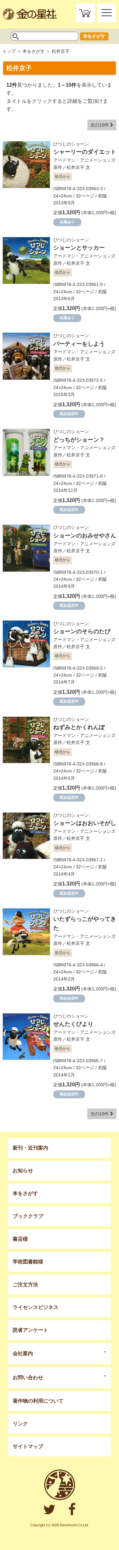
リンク (20, 1423)
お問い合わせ (28, 1377)
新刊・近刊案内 (30, 1147)
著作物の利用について (38, 1401)
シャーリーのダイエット (84, 152)
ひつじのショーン (71, 143)
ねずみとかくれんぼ (79, 727)
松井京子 (75, 167)
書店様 (20, 1239)
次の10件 (100, 124)
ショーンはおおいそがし (84, 823)
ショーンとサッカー (79, 248)
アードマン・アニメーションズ (84, 160)
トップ (9, 51)
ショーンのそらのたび (81, 631)
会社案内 (23, 1353)
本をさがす (94, 36)
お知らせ (23, 1170)
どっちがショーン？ (79, 440)
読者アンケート (30, 1330)
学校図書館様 (28, 1261)
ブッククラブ (28, 1216)
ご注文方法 (25, 1284)
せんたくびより (73, 1024)
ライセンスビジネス (35, 1307)
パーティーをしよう (79, 344)
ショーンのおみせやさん (84, 535)
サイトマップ (28, 1446)
